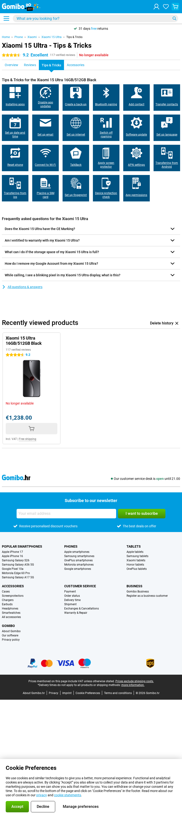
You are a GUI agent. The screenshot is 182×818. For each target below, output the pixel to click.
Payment (70, 591)
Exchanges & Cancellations (81, 608)
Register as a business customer (147, 595)
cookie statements (67, 795)
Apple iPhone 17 (12, 552)
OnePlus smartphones (78, 560)
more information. (133, 685)
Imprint (67, 693)
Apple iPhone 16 (12, 556)
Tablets (134, 546)
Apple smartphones (76, 552)
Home (6, 37)
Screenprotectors (12, 595)
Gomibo (8, 626)
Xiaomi (32, 37)
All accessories (11, 617)
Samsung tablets (137, 556)
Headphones (10, 608)
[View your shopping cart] (175, 6)
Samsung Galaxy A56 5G (18, 564)
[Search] (174, 18)
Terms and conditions (118, 693)
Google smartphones (77, 569)
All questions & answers (25, 287)
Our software (10, 635)
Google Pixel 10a (12, 569)
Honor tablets (135, 564)
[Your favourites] (166, 6)
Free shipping (27, 439)
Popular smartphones (22, 546)
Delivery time (72, 600)
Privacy (53, 693)
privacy (41, 795)
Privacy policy (11, 639)
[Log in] (156, 6)
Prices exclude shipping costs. (134, 681)
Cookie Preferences (88, 693)
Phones (70, 546)
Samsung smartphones (79, 556)
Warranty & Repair (75, 612)
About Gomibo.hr (34, 693)
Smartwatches (11, 612)
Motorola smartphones (79, 564)
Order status (72, 595)
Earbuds (7, 604)
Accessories (13, 586)
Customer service (80, 586)
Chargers (8, 600)
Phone (18, 37)
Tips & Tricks (74, 37)
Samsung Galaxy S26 (15, 560)
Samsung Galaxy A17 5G (18, 577)
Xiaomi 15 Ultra (51, 37)
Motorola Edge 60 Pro (16, 573)
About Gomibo (11, 631)
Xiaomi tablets (136, 560)
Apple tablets (135, 552)
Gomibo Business (138, 591)
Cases (6, 591)
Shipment (70, 604)
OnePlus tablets (137, 569)
